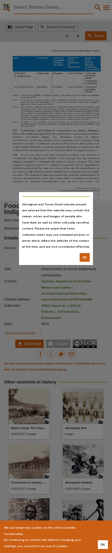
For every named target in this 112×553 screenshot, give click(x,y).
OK (84, 257)
